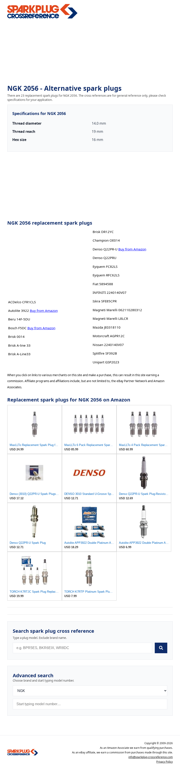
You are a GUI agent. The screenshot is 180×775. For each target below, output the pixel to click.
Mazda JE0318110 (107, 327)
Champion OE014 (106, 240)
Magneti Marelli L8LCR (110, 318)
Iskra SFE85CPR (105, 301)
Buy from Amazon (44, 310)
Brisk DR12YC (103, 231)
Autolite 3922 (18, 310)
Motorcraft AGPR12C (109, 336)
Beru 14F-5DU (19, 319)
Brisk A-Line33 (19, 354)
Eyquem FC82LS (105, 266)
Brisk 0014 (16, 336)
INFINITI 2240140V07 (109, 292)
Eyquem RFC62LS (106, 275)
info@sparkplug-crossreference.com (150, 757)
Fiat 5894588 (103, 284)
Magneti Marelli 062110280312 (117, 310)
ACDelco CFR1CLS (22, 302)
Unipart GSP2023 (106, 362)
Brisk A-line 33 (19, 345)
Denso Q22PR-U (105, 249)
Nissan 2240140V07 (108, 344)
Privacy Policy (164, 761)
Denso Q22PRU (104, 257)
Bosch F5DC (17, 328)
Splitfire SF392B (105, 353)
